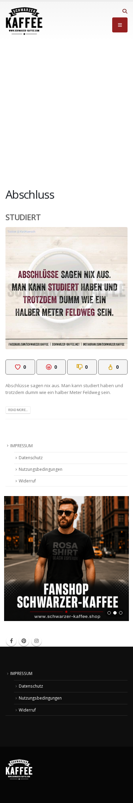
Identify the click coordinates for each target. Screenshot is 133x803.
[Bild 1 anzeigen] (109, 613)
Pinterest (24, 641)
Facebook (11, 641)
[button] (125, 11)
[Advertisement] (66, 110)
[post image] (66, 288)
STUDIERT (23, 217)
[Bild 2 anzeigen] (115, 613)
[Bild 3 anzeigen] (120, 613)
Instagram (36, 641)
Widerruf (27, 481)
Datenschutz (31, 458)
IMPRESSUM (21, 446)
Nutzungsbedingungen (40, 469)
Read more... (18, 410)
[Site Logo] (24, 21)
